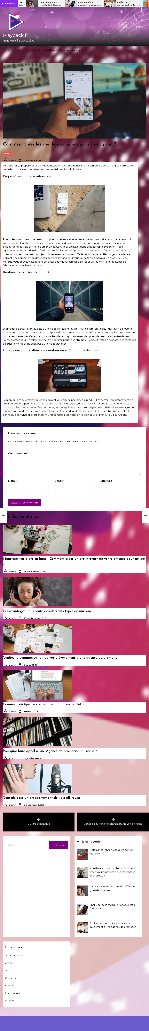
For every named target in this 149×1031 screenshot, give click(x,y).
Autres (9, 970)
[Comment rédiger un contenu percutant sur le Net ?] (37, 685)
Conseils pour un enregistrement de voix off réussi (41, 798)
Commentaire (18, 453)
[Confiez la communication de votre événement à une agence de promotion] (72, 3)
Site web (106, 481)
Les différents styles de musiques (129, 3)
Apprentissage (13, 955)
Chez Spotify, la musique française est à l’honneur (51, 3)
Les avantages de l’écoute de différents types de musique (47, 611)
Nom (12, 481)
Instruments (12, 993)
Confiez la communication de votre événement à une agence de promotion (91, 3)
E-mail (59, 481)
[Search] (125, 27)
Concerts (10, 978)
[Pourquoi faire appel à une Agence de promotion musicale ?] (37, 731)
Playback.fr (15, 35)
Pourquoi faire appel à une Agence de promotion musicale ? (50, 751)
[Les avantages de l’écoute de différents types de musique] (37, 591)
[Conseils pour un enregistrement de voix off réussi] (37, 778)
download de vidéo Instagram (52, 258)
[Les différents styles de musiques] (111, 3)
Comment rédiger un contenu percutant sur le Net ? (43, 704)
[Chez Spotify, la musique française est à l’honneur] (33, 3)
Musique (10, 1000)
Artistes (9, 963)
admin (12, 160)
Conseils (8, 153)
